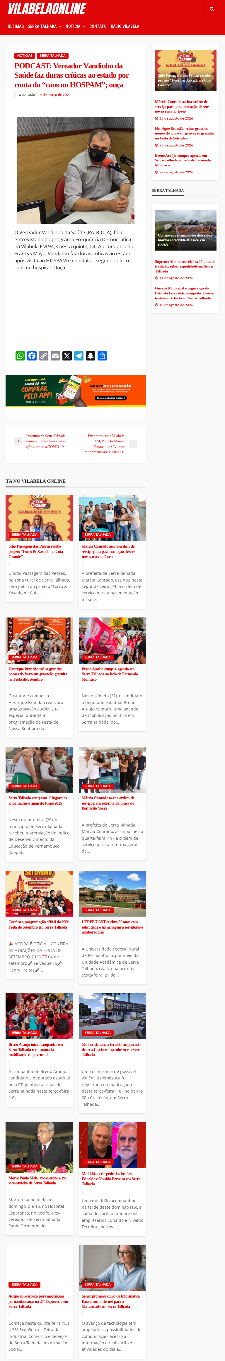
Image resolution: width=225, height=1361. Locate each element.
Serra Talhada (53, 55)
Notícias (24, 55)
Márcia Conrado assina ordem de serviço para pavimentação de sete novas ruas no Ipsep (108, 551)
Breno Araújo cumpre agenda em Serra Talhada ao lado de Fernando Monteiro (110, 674)
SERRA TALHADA (42, 26)
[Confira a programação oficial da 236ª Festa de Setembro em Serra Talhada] (39, 894)
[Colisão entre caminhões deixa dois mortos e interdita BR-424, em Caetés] (186, 230)
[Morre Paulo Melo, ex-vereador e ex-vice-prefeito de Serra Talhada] (39, 1147)
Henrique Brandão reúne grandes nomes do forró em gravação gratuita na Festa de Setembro (37, 674)
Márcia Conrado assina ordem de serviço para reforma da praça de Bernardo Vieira (108, 803)
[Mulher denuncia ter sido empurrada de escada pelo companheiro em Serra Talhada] (112, 1016)
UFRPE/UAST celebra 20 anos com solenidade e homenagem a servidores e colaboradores (112, 927)
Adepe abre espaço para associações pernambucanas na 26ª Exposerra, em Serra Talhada (38, 1301)
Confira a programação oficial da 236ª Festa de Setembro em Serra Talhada (38, 924)
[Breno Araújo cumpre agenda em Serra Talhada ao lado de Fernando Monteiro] (112, 640)
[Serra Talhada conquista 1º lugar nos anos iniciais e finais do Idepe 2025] (39, 770)
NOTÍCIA (73, 26)
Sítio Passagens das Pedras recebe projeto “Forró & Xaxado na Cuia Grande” (35, 551)
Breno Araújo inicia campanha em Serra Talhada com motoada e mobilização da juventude (35, 1049)
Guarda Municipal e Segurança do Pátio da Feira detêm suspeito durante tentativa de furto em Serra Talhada (184, 293)
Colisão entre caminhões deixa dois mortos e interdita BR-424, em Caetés (185, 240)
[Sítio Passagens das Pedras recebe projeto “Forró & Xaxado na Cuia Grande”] (39, 518)
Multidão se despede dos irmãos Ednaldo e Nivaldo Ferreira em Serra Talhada (111, 1179)
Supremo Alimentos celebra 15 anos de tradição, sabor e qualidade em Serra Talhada (185, 266)
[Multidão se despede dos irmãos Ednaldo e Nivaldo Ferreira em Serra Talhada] (112, 1145)
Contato (98, 26)
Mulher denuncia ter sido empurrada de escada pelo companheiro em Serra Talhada (111, 1049)
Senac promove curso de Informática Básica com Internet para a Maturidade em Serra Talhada (111, 1301)
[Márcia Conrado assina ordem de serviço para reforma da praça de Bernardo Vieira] (112, 770)
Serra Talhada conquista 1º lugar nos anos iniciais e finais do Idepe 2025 (37, 800)
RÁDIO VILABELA (125, 26)
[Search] (212, 9)
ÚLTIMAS (16, 26)
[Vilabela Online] (48, 8)
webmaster (27, 94)
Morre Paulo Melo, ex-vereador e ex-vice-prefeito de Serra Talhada (37, 1181)
